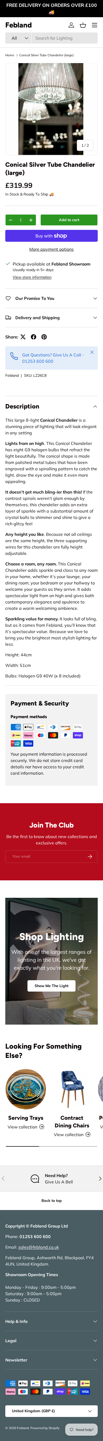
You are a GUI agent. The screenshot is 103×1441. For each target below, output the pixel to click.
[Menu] (94, 25)
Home (9, 55)
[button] (83, 25)
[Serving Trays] (26, 1089)
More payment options (51, 249)
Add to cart (69, 219)
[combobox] (51, 38)
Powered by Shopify (44, 1428)
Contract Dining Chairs (72, 1121)
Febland (12, 375)
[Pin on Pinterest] (44, 337)
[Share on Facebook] (33, 337)
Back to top (51, 1200)
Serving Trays (25, 1117)
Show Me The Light (51, 985)
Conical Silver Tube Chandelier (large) (46, 55)
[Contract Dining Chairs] (72, 1089)
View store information (32, 277)
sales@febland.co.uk (38, 1247)
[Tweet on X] (23, 337)
